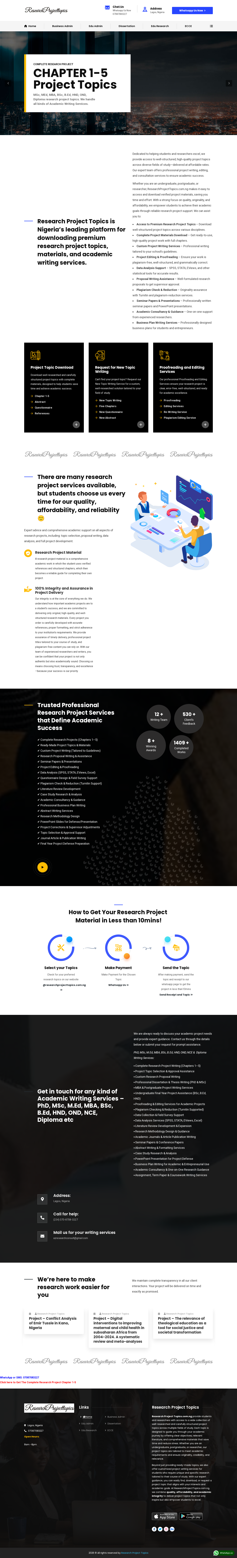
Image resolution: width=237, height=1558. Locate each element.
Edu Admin (96, 26)
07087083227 (36, 1430)
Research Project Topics (50, 1313)
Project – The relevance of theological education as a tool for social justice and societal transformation (182, 1325)
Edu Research (160, 26)
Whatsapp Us (117, 985)
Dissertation (127, 26)
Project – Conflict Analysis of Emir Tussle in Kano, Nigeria (53, 1323)
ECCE (188, 26)
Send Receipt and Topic (174, 994)
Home (88, 1416)
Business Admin (116, 1416)
